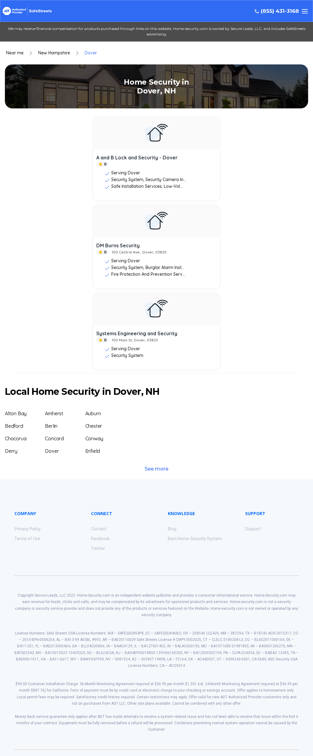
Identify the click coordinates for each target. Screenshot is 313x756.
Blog (172, 528)
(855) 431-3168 (280, 11)
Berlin (51, 426)
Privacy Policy (27, 528)
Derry (11, 451)
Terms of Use (27, 538)
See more (156, 469)
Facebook (100, 538)
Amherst (54, 413)
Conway (94, 438)
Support (253, 528)
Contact (98, 528)
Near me (15, 53)
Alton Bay (16, 413)
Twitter (98, 548)
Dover (91, 53)
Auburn (93, 413)
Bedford (14, 426)
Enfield (92, 451)
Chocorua (15, 438)
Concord (54, 438)
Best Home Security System (195, 538)
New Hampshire (54, 53)
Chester (93, 426)
